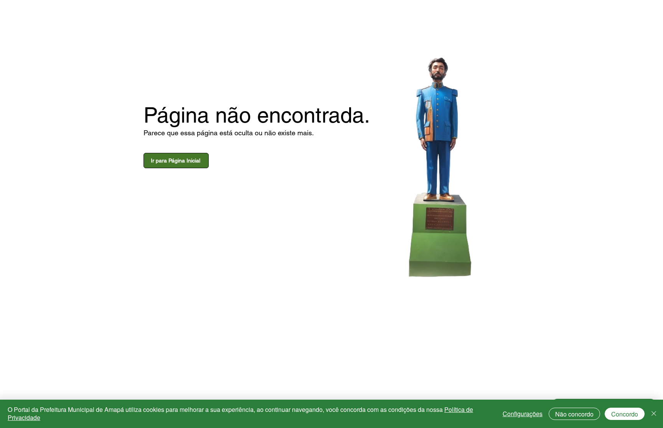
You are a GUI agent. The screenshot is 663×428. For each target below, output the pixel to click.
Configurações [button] (523, 413)
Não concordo (574, 414)
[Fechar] (653, 414)
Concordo (624, 414)
